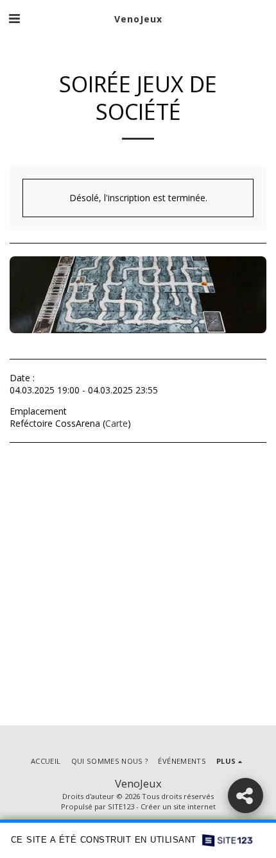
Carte (116, 423)
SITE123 (121, 806)
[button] (14, 18)
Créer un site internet (178, 806)
